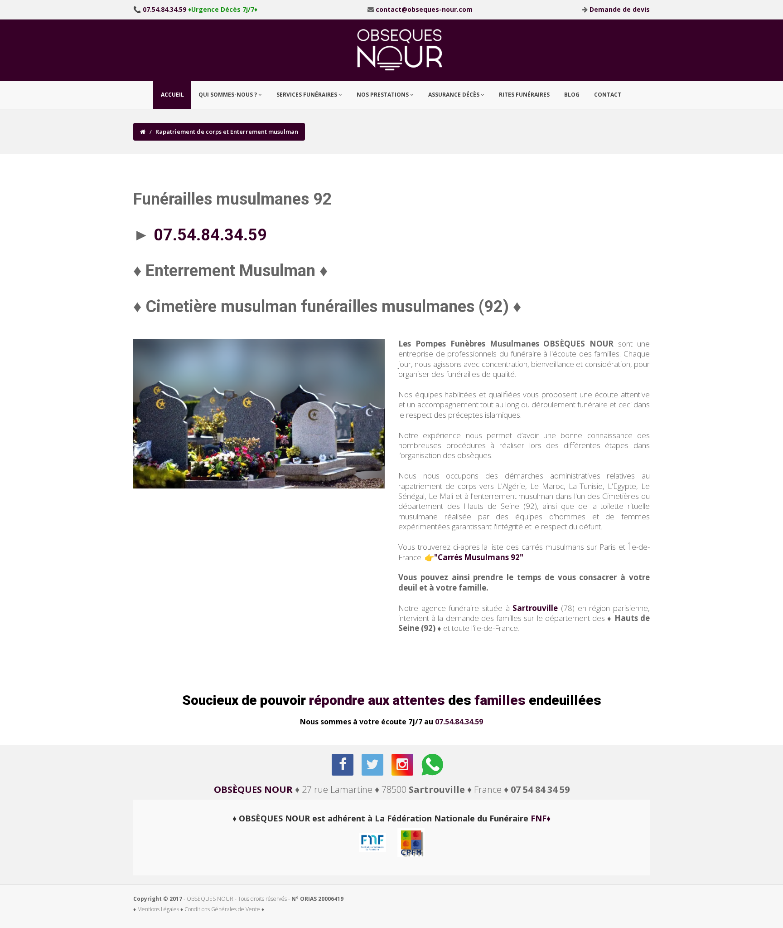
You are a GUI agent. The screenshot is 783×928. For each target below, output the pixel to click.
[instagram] (403, 765)
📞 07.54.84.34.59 (159, 9)
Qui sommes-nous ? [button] (228, 94)
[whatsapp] (433, 765)
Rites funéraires (524, 94)
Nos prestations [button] (383, 94)
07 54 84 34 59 (540, 789)
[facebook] (343, 765)
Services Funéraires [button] (307, 94)
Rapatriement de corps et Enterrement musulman (226, 131)
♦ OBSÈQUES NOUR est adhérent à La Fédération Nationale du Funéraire (391, 818)
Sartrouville (535, 608)
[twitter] (373, 765)
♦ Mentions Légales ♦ (158, 909)
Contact (607, 94)
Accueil (172, 94)
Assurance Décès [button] (454, 94)
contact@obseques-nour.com (424, 9)
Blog (572, 94)
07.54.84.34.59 (459, 722)
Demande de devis (620, 9)
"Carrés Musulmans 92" (478, 557)
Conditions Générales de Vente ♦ (224, 909)
